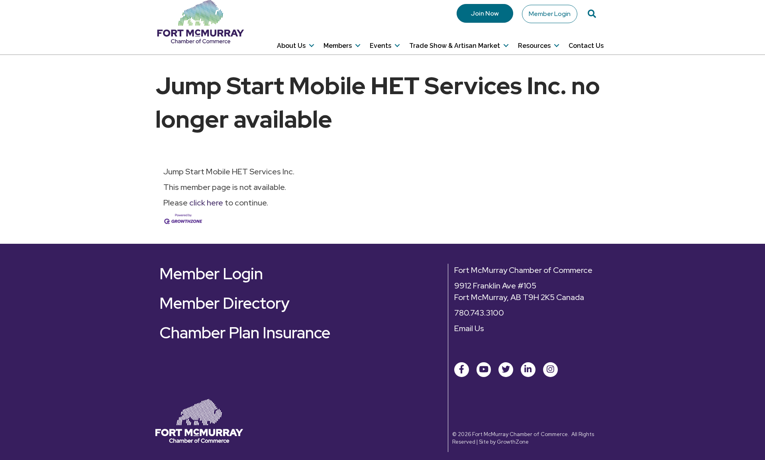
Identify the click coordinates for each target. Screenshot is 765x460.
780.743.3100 (479, 313)
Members (338, 45)
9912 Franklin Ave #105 (495, 285)
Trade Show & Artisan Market (454, 45)
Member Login (550, 14)
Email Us (469, 328)
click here (206, 202)
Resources (534, 45)
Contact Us (586, 45)
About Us (291, 45)
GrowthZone (513, 441)
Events (380, 45)
